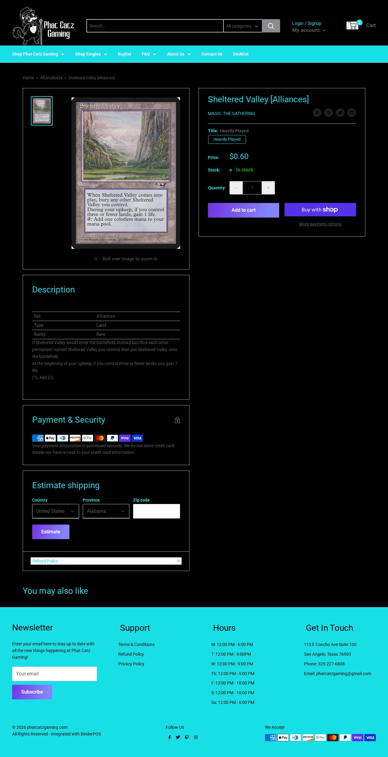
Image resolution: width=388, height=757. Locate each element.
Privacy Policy (131, 663)
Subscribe (32, 692)
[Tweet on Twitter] (340, 112)
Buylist (124, 54)
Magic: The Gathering (231, 113)
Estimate (50, 532)
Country (39, 500)
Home (28, 77)
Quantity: (217, 187)
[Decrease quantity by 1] (236, 187)
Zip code (141, 500)
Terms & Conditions (136, 644)
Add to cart (244, 210)
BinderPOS (91, 734)
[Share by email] (351, 112)
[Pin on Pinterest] (328, 112)
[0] (352, 25)
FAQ (146, 54)
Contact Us (212, 54)
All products (51, 77)
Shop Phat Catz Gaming (35, 54)
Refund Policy (45, 561)
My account (306, 30)
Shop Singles (88, 54)
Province (91, 500)
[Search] (271, 25)
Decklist (241, 54)
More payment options (320, 223)
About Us (175, 54)
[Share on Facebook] (317, 112)
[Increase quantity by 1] (268, 187)
